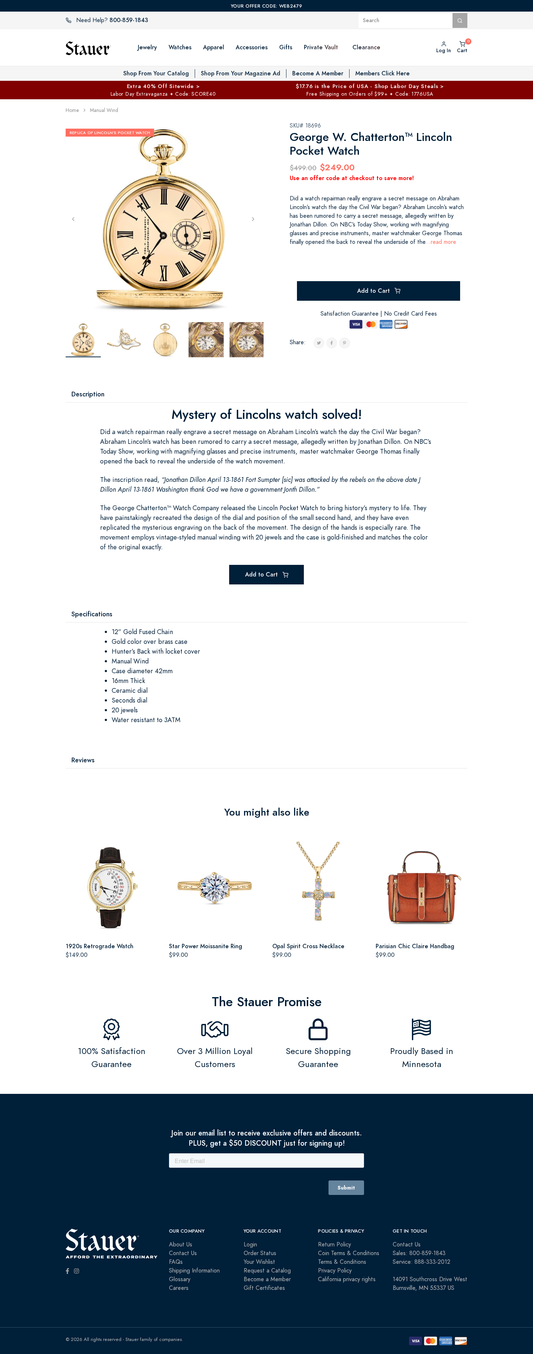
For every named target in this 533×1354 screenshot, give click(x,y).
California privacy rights (347, 1279)
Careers (179, 1288)
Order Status (260, 1253)
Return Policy (334, 1245)
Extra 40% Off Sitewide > (163, 86)
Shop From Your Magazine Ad (240, 73)
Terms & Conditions (342, 1262)
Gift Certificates (264, 1288)
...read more (440, 242)
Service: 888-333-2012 (421, 1262)
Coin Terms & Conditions (348, 1253)
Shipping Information (194, 1271)
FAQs (176, 1262)
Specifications (91, 613)
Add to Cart (374, 291)
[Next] (253, 218)
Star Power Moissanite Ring (205, 946)
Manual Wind (104, 110)
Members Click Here (382, 73)
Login (250, 1245)
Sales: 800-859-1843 (419, 1253)
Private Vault (321, 47)
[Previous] (73, 218)
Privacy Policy (335, 1271)
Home (72, 110)
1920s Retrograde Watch (99, 946)
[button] (345, 47)
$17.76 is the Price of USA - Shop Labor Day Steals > (370, 86)
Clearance (366, 47)
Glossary (179, 1279)
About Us (180, 1245)
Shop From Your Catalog (156, 73)
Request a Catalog (267, 1271)
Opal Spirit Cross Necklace (308, 946)
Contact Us (183, 1253)
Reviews (83, 760)
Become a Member (267, 1279)
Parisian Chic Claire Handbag (415, 946)
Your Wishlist (259, 1262)
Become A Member (317, 73)
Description (87, 394)
